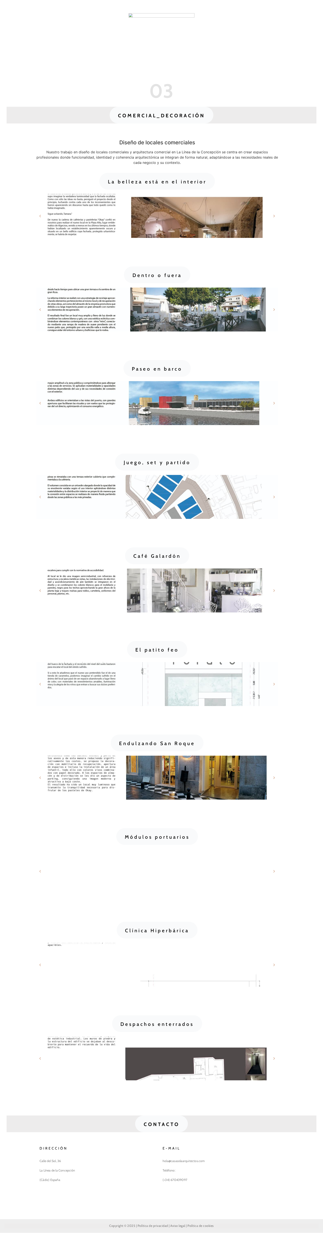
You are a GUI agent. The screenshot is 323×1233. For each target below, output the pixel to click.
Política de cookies (200, 1226)
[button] (161, 115)
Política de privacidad (153, 1226)
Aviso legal (177, 1226)
